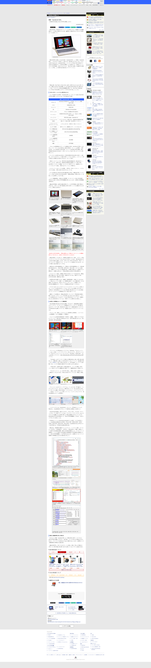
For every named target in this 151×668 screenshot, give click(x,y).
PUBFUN (92, 640)
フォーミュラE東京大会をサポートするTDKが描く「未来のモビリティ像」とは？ (97, 52)
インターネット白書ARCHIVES (53, 650)
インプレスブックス (61, 646)
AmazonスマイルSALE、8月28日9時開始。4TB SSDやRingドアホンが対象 (97, 128)
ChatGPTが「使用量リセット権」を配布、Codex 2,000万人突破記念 (97, 104)
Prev (50, 562)
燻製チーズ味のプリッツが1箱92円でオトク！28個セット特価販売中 (97, 67)
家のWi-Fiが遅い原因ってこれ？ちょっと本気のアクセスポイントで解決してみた (97, 99)
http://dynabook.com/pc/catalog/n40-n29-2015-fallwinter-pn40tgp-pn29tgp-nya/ (64, 621)
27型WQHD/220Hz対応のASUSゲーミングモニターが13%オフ (97, 71)
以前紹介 (54, 362)
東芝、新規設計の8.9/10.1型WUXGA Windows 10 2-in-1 (70, 582)
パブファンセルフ (94, 641)
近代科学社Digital (74, 648)
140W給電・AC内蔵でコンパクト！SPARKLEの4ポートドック (97, 124)
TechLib (82, 650)
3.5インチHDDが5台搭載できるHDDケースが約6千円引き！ (97, 76)
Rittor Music (72, 633)
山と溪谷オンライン (74, 643)
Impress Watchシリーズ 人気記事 (95, 172)
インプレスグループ (91, 654)
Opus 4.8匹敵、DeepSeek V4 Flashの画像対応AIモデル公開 (97, 110)
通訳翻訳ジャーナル (84, 638)
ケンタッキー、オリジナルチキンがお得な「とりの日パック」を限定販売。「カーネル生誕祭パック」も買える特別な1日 (96, 182)
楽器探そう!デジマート (74, 636)
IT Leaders (49, 640)
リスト (57, 27)
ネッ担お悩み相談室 (51, 643)
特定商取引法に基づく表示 (100, 654)
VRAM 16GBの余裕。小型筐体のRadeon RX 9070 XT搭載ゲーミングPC (97, 152)
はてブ (68, 27)
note (74, 27)
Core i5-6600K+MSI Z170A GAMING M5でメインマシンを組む (72, 608)
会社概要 (85, 654)
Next (82, 562)
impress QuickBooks (95, 638)
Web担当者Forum (51, 636)
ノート (53, 552)
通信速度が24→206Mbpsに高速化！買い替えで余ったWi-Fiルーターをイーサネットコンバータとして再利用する (96, 23)
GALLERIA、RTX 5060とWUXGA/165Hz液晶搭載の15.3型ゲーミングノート (97, 162)
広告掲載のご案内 (65, 654)
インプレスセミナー (61, 640)
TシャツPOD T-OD (74, 638)
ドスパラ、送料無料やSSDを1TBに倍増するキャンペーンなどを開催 (97, 115)
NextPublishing (60, 648)
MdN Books (83, 645)
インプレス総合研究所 (51, 638)
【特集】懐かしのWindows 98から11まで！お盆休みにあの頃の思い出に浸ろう (97, 211)
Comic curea (94, 636)
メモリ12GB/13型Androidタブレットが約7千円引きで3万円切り (97, 84)
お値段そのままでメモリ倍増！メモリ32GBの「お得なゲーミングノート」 (97, 48)
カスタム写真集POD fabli (96, 646)
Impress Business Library (62, 638)
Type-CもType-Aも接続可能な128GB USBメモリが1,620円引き (97, 80)
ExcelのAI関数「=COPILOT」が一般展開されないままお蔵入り (97, 134)
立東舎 (72, 640)
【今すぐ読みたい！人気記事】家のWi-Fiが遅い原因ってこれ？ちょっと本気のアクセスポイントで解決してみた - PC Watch (96, 25)
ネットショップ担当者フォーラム (63, 636)
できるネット (50, 648)
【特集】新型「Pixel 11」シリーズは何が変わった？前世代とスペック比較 (97, 203)
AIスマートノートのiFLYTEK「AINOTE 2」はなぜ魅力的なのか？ (97, 40)
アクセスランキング (93, 13)
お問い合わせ (59, 654)
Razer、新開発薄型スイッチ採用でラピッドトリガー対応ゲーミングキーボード (97, 145)
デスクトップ (61, 552)
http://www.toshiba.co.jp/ (53, 619)
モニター (70, 552)
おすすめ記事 (91, 191)
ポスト (54, 27)
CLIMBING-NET (73, 645)
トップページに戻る (66, 626)
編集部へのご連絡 (72, 654)
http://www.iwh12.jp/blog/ (59, 577)
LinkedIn (80, 27)
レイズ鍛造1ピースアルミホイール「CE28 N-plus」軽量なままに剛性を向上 (97, 35)
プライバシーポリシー (79, 654)
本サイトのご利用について (51, 654)
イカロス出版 (82, 633)
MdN (81, 643)
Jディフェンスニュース (85, 636)
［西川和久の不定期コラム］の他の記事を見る (66, 613)
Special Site (91, 32)
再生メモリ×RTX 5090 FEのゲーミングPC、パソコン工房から (97, 168)
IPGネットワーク (93, 643)
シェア (62, 27)
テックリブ (82, 648)
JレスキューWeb (84, 640)
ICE (91, 633)
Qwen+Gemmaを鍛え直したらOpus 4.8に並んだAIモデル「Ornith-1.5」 (97, 139)
